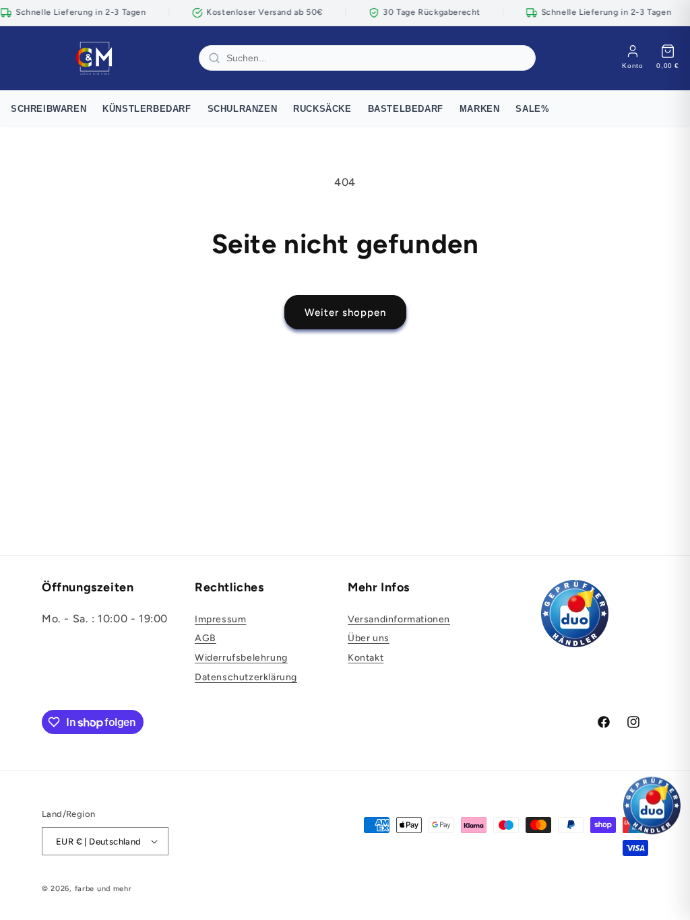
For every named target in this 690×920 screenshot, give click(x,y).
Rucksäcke (322, 109)
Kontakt (365, 657)
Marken (480, 109)
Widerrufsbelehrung (241, 657)
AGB (205, 638)
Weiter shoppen (345, 312)
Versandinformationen (399, 619)
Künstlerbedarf (146, 109)
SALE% (532, 109)
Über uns (368, 638)
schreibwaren (48, 109)
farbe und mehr (103, 888)
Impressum (220, 619)
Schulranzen (243, 109)
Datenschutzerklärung (246, 677)
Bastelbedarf (405, 109)
